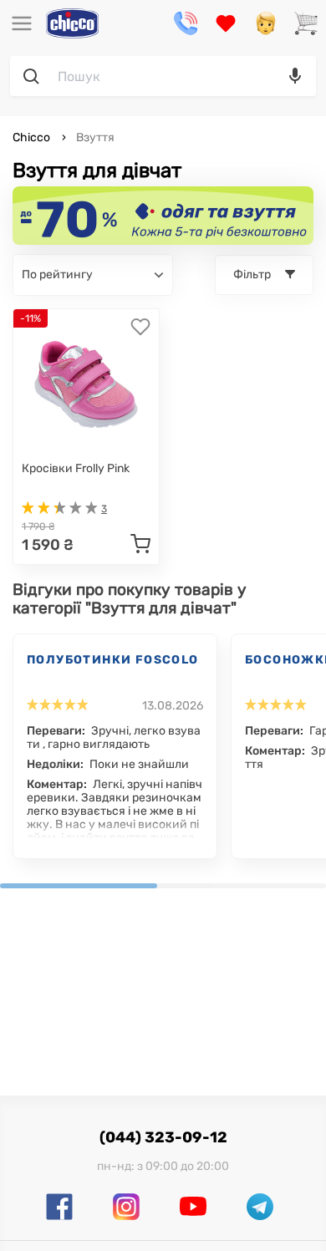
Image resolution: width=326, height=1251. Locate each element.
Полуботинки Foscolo (113, 660)
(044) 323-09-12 (163, 1137)
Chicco (33, 137)
